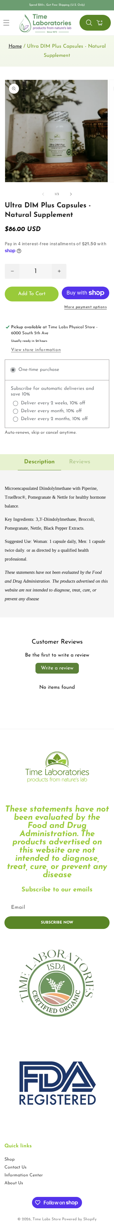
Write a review (57, 668)
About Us (13, 1183)
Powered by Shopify (79, 1219)
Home (15, 46)
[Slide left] (43, 194)
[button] (89, 23)
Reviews (79, 462)
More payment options (85, 307)
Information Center (23, 1175)
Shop (9, 1159)
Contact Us (15, 1167)
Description (39, 462)
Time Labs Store (47, 1219)
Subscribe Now (57, 923)
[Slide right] (71, 194)
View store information (36, 350)
